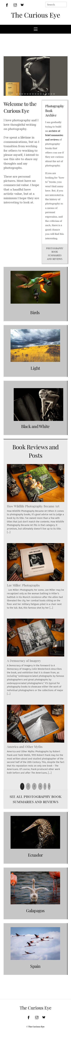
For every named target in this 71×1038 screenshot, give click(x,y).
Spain (35, 966)
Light (35, 368)
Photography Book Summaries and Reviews (54, 253)
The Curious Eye (35, 14)
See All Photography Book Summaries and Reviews (35, 799)
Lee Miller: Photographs (23, 585)
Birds (35, 312)
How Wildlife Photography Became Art (33, 506)
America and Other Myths (24, 747)
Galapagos (35, 910)
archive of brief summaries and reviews (54, 135)
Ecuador (35, 855)
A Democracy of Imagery (24, 661)
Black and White (35, 426)
